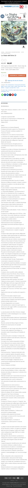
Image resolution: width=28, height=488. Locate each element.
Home (2, 52)
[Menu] (2, 7)
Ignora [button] (21, 3)
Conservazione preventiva (20, 84)
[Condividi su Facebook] (5, 95)
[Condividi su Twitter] (7, 95)
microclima (10, 90)
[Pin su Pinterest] (13, 95)
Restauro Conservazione (13, 52)
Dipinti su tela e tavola (5, 86)
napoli (14, 90)
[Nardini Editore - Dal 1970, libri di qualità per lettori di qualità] (14, 7)
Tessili (17, 87)
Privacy (13, 480)
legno (6, 90)
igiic (4, 90)
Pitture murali (20, 86)
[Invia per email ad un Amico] (10, 95)
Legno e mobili (14, 86)
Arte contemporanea (10, 84)
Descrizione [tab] (4, 103)
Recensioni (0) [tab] (5, 106)
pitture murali (19, 90)
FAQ (16, 480)
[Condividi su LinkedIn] (15, 95)
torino (8, 91)
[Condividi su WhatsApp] (2, 95)
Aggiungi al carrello (17, 75)
